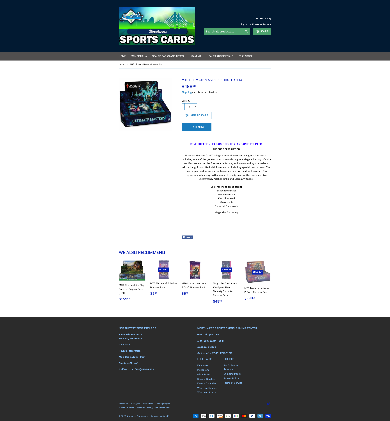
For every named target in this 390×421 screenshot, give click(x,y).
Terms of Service (232, 383)
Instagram (203, 370)
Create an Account (261, 24)
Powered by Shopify (160, 416)
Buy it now (196, 127)
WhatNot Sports (206, 392)
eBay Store (246, 56)
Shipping (187, 92)
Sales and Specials (221, 56)
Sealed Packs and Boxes (168, 56)
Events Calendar (206, 383)
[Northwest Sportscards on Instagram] (268, 403)
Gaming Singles (206, 379)
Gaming (196, 56)
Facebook (202, 365)
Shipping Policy (232, 374)
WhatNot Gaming (207, 388)
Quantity (186, 100)
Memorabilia (139, 56)
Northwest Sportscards (137, 416)
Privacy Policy (231, 378)
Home (122, 56)
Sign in (244, 24)
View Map (124, 344)
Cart (264, 31)
